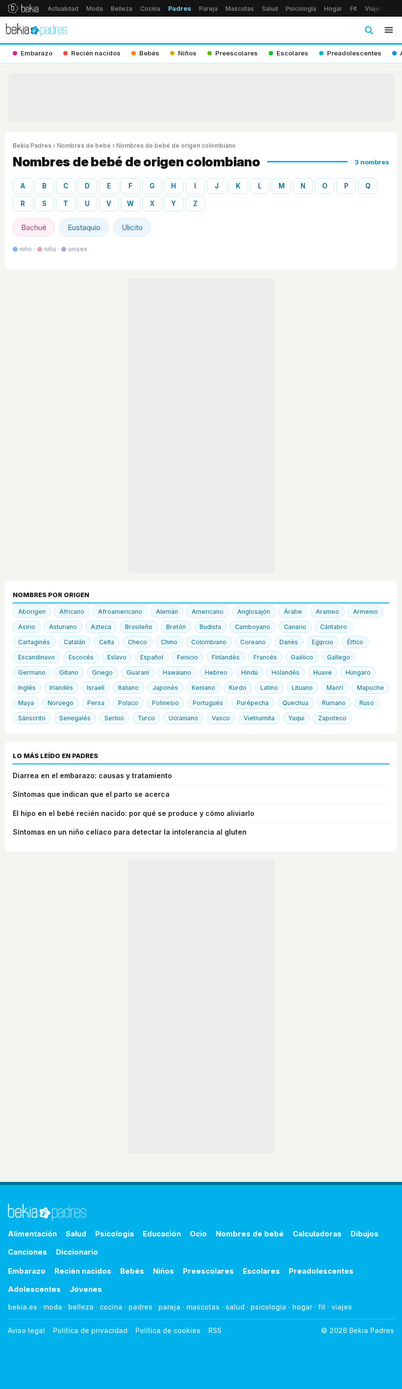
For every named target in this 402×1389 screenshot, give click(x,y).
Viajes (374, 8)
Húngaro (358, 672)
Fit (353, 8)
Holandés (286, 672)
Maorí (335, 687)
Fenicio (187, 657)
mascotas (203, 1307)
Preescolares (208, 1271)
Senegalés (75, 718)
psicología (268, 1307)
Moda (94, 8)
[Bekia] (23, 8)
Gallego (338, 657)
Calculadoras (317, 1233)
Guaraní (137, 672)
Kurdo (238, 687)
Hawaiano (177, 672)
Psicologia (114, 1233)
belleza (81, 1307)
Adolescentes (34, 1289)
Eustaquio (84, 227)
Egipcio (322, 642)
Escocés (81, 657)
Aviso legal (26, 1330)
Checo (137, 642)
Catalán (74, 642)
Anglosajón (253, 611)
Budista (210, 626)
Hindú (249, 672)
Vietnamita (259, 718)
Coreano (253, 642)
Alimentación (32, 1233)
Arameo (327, 611)
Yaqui (296, 718)
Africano (71, 611)
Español (151, 657)
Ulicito (132, 227)
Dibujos (364, 1233)
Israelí (95, 687)
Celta (106, 642)
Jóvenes (86, 1289)
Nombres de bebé (84, 145)
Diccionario (77, 1252)
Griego (102, 672)
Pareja (208, 8)
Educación (162, 1233)
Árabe (293, 611)
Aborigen (32, 611)
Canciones (27, 1252)
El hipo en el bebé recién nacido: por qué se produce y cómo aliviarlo (133, 813)
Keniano (203, 687)
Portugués (208, 703)
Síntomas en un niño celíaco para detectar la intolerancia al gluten (130, 832)
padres (140, 1307)
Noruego (61, 703)
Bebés (132, 1271)
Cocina (150, 8)
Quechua (295, 703)
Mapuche (370, 687)
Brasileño (138, 626)
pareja (169, 1307)
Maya (26, 703)
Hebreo (216, 672)
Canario (295, 626)
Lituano (302, 687)
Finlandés (226, 657)
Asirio (26, 626)
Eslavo (116, 657)
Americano (208, 611)
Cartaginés (34, 642)
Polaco (128, 703)
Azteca (101, 626)
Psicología (301, 8)
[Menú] (388, 30)
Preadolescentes (321, 1271)
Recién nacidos (82, 1271)
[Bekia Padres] (36, 30)
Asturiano (63, 626)
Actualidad (63, 8)
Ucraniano (183, 718)
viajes (341, 1307)
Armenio (365, 611)
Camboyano (252, 626)
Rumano (334, 703)
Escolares (261, 1271)
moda (52, 1307)
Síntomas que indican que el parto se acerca (91, 794)
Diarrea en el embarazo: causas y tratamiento (92, 775)
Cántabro (333, 626)
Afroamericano (120, 611)
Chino (169, 642)
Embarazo (27, 1271)
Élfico (355, 642)
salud (235, 1307)
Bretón (176, 626)
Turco (146, 718)
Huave (322, 672)
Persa (95, 703)
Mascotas (240, 8)
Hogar (333, 8)
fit (322, 1307)
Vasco (221, 718)
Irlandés (61, 687)
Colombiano (208, 642)
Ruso (366, 703)
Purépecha (253, 703)
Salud (270, 8)
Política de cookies (168, 1330)
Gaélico (302, 657)
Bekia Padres (32, 145)
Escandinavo (36, 657)
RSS (215, 1330)
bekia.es (22, 1307)
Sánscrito (32, 718)
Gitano (68, 672)
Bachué (34, 227)
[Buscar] (369, 30)
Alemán (167, 611)
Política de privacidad (90, 1330)
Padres (179, 8)
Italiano (128, 687)
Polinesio (165, 703)
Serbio (114, 718)
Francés (265, 657)
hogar (302, 1307)
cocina (111, 1307)
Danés (288, 642)
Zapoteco (332, 718)
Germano (32, 672)
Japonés (165, 687)
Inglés (27, 687)
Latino (269, 687)
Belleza (121, 8)
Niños (163, 1271)
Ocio (198, 1233)
